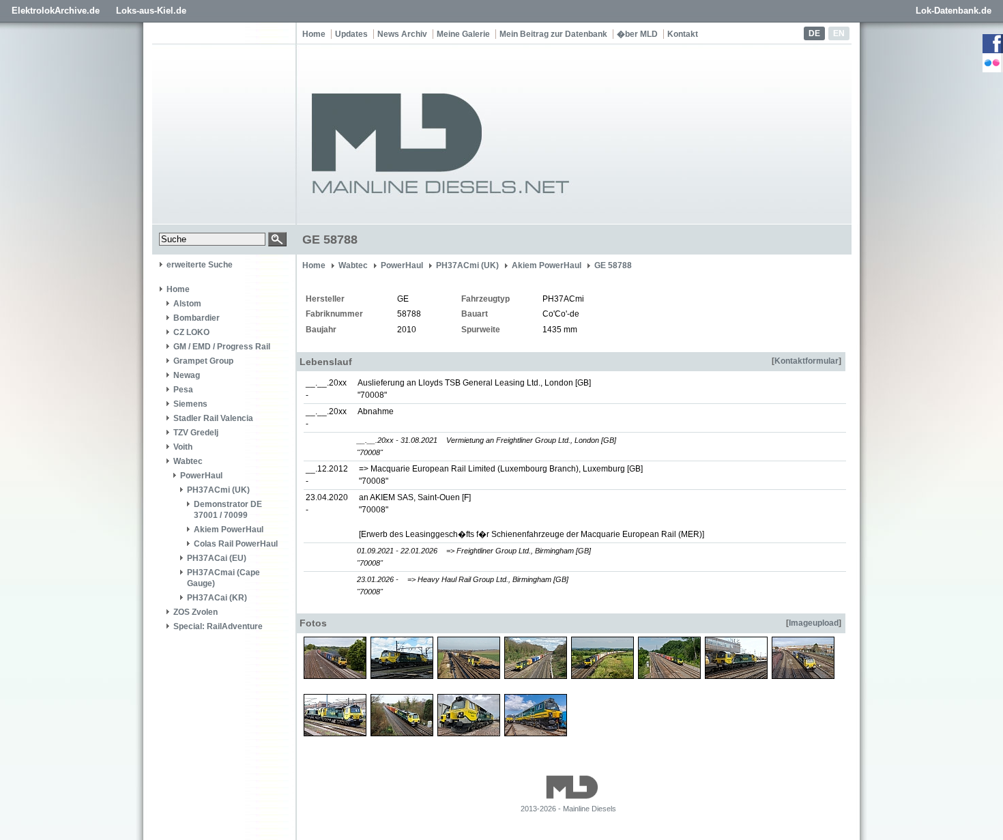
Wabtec (188, 461)
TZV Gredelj (195, 432)
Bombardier (196, 318)
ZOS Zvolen (195, 612)
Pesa (183, 389)
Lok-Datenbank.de (953, 10)
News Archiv (402, 34)
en (839, 33)
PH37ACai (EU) (216, 558)
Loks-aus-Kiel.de (151, 10)
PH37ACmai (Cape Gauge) (223, 578)
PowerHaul (201, 475)
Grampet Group (203, 361)
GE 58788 (613, 265)
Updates (351, 34)
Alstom (187, 303)
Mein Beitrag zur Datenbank (553, 34)
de (814, 33)
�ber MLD (637, 34)
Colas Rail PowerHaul (236, 544)
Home (313, 34)
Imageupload (814, 623)
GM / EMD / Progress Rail (221, 346)
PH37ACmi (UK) (218, 490)
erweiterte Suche (199, 265)
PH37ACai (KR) (217, 598)
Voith (182, 447)
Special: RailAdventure (218, 626)
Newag (186, 375)
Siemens (190, 404)
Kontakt (682, 34)
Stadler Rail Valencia (213, 418)
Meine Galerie (463, 34)
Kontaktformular (806, 361)
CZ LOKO (191, 332)
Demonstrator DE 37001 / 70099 (228, 509)
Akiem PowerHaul (228, 529)
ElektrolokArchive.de (56, 10)
